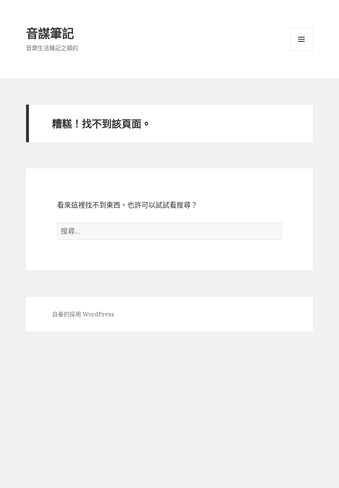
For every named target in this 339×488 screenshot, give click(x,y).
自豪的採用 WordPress (83, 314)
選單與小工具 (301, 39)
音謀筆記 (50, 33)
